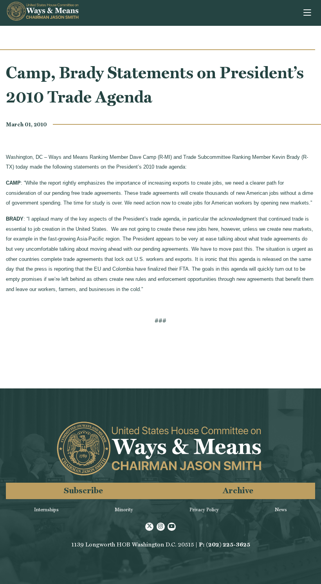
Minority (124, 509)
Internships (46, 509)
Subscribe (83, 490)
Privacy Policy (204, 509)
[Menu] (307, 13)
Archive (238, 490)
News (281, 509)
